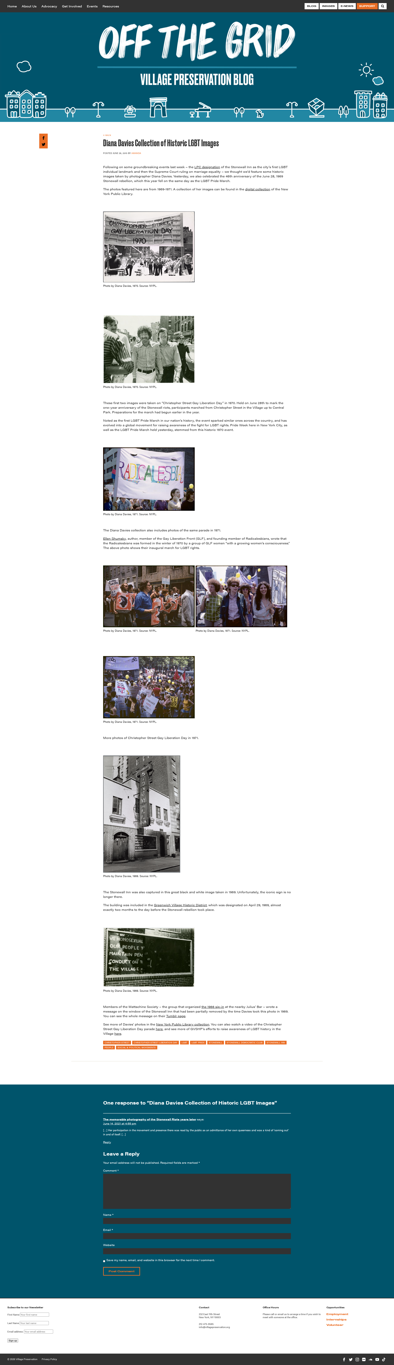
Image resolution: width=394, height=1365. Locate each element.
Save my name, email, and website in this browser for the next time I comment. (160, 1260)
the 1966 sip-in (212, 1006)
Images (328, 6)
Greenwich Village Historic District (180, 905)
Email (108, 1230)
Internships (336, 1319)
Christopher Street (117, 1042)
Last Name (13, 1323)
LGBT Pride (198, 1042)
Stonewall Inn (276, 1042)
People (109, 1047)
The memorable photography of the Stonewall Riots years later (149, 1119)
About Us (29, 6)
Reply (107, 1142)
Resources (111, 6)
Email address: (15, 1331)
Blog (311, 6)
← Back (107, 135)
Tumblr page (175, 1016)
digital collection (257, 189)
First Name (13, 1314)
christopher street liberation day (155, 1042)
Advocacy (49, 6)
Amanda (136, 153)
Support (367, 6)
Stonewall (215, 1042)
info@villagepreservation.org (214, 1327)
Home (12, 6)
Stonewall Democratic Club (244, 1042)
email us (282, 1314)
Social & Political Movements (137, 1047)
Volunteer (335, 1324)
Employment (337, 1314)
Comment (111, 1170)
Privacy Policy (49, 1359)
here (159, 1029)
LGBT (184, 1042)
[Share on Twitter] (43, 143)
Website (109, 1245)
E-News (347, 6)
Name (108, 1215)
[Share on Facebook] (43, 137)
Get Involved (72, 6)
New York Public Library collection (182, 1024)
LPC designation (207, 167)
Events (92, 6)
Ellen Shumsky (114, 538)
